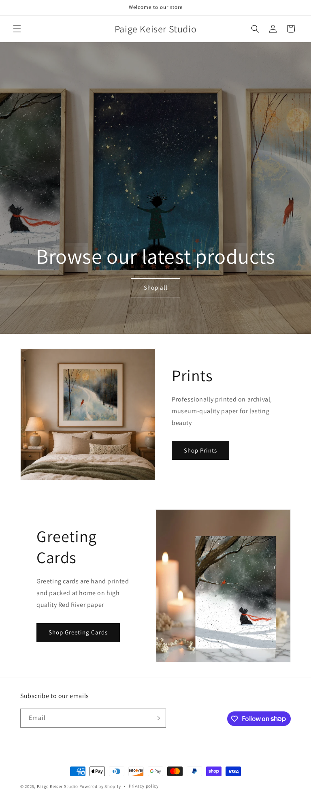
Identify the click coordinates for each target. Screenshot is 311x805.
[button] (17, 29)
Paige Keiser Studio (57, 786)
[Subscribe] (157, 718)
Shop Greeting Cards (78, 632)
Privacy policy (144, 786)
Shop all (155, 288)
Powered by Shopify (100, 786)
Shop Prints (200, 450)
